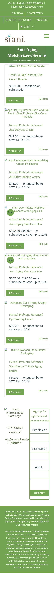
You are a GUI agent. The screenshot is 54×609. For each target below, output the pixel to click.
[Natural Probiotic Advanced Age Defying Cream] (27, 113)
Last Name (39, 448)
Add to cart (16, 100)
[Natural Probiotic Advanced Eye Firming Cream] (27, 304)
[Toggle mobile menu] (46, 36)
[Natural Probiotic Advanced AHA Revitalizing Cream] (27, 162)
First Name (39, 430)
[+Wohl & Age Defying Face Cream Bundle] (27, 66)
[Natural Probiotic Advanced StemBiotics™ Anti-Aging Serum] (27, 351)
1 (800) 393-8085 (33, 3)
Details (44, 99)
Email (39, 467)
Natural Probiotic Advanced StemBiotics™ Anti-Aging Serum (26, 366)
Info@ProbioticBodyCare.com (27, 7)
